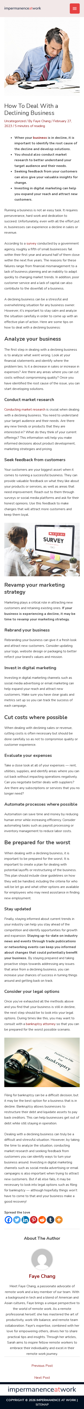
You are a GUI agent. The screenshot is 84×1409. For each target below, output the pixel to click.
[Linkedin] (25, 1220)
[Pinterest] (33, 1220)
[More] (59, 1220)
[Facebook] (8, 1220)
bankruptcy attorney (41, 1024)
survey (31, 243)
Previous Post (42, 1365)
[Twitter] (17, 1220)
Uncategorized (15, 121)
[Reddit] (42, 1220)
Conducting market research (24, 409)
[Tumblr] (50, 1220)
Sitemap (42, 1405)
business (40, 137)
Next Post (42, 1377)
